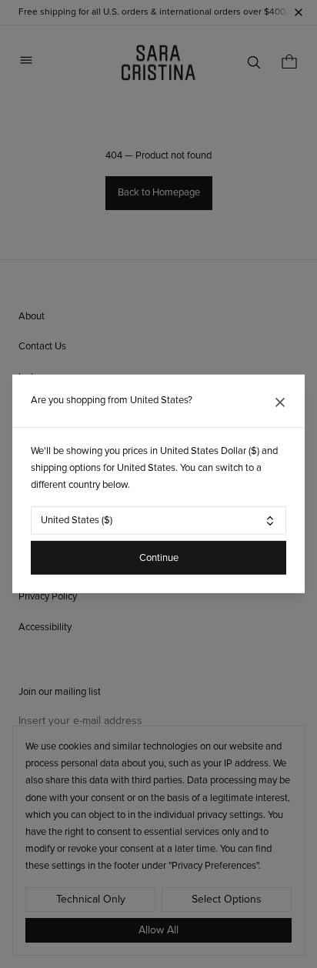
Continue (159, 557)
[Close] (280, 402)
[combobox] (158, 521)
